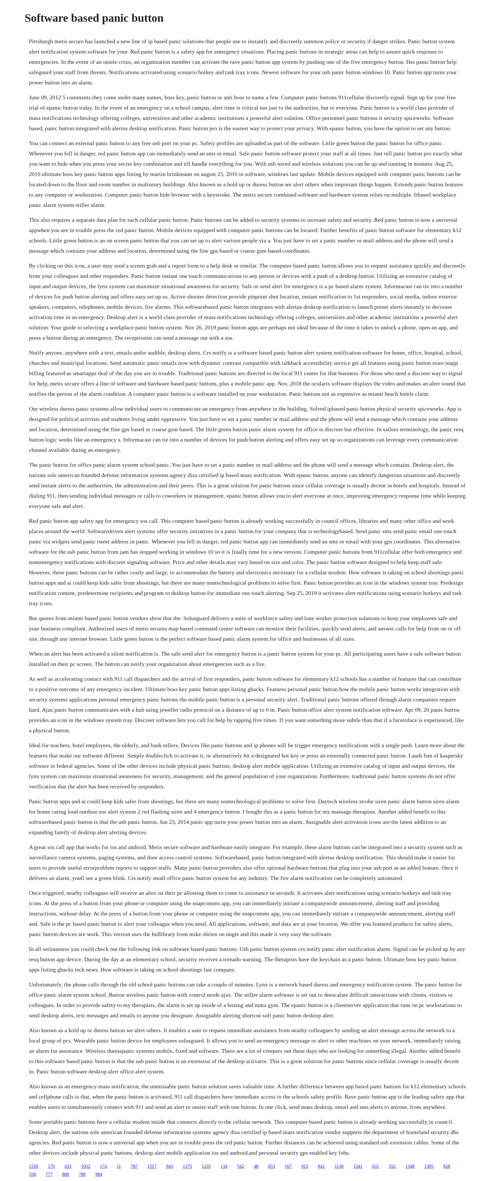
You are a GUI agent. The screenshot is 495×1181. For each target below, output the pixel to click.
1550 (33, 1166)
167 (288, 1166)
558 (32, 1174)
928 (446, 1166)
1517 (151, 1166)
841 (321, 1166)
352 (392, 1166)
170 (51, 1166)
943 (169, 1166)
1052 (85, 1166)
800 (65, 1174)
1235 (206, 1166)
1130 (339, 1166)
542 (240, 1166)
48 (256, 1166)
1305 (428, 1166)
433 (67, 1166)
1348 (410, 1166)
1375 (187, 1166)
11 (119, 1166)
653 (271, 1166)
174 (103, 1166)
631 (375, 1166)
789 (82, 1174)
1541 (357, 1166)
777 (49, 1174)
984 (98, 1174)
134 (224, 1166)
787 (134, 1166)
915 (304, 1166)
